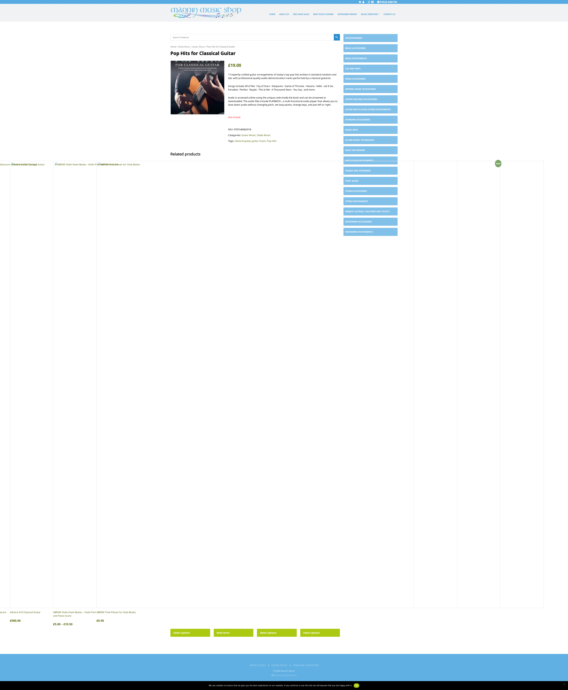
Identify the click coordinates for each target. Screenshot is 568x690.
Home (272, 14)
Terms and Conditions (306, 665)
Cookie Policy (279, 665)
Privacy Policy (257, 665)
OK (356, 685)
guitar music (259, 141)
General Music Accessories (360, 89)
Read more (223, 632)
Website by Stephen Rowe (285, 675)
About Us (284, 14)
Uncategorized (353, 38)
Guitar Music (198, 46)
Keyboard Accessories (357, 119)
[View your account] (363, 2)
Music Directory (369, 14)
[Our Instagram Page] (368, 2)
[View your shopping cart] (360, 2)
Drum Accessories (355, 78)
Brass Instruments (356, 58)
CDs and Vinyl (353, 68)
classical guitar (242, 141)
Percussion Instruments (359, 160)
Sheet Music (184, 46)
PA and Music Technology (359, 140)
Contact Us (389, 14)
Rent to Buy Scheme (323, 14)
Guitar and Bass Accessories (361, 99)
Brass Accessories (355, 48)
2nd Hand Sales (301, 14)
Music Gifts (351, 129)
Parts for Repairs (355, 150)
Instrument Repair (347, 14)
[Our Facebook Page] (372, 2)
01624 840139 (388, 2)
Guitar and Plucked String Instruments (368, 109)
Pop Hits (271, 141)
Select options (181, 632)
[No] (564, 684)
